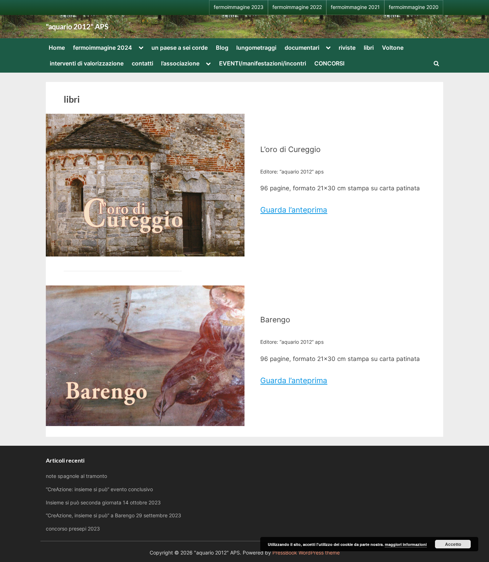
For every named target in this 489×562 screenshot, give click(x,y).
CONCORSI (329, 63)
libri (369, 47)
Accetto (453, 544)
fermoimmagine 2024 (102, 47)
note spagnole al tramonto (76, 476)
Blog (222, 47)
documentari (302, 47)
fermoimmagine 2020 (414, 7)
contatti (142, 63)
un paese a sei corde (179, 47)
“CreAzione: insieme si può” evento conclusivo (99, 489)
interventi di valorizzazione (87, 63)
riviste (347, 47)
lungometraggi (256, 47)
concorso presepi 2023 (73, 529)
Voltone (392, 47)
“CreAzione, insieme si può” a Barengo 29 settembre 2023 (113, 515)
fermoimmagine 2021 (355, 7)
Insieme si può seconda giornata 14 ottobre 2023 (103, 502)
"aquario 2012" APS (77, 26)
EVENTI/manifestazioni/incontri (262, 63)
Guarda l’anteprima (293, 209)
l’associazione (180, 63)
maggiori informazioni (406, 544)
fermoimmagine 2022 (297, 7)
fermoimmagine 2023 (238, 7)
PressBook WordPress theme (306, 553)
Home (57, 47)
